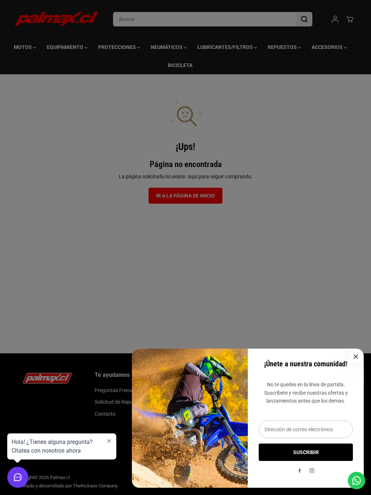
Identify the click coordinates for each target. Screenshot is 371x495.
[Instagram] (312, 471)
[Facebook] (299, 471)
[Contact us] (356, 480)
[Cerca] (356, 357)
